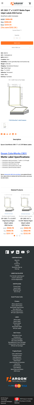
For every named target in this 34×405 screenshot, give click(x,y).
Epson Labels (17, 321)
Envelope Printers (17, 355)
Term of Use (17, 291)
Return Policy (17, 288)
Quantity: (17, 35)
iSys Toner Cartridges (17, 340)
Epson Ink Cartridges (17, 339)
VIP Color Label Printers (17, 312)
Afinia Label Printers (17, 304)
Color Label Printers (17, 353)
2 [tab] (17, 235)
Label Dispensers (17, 359)
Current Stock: (17, 30)
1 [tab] (14, 235)
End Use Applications (17, 279)
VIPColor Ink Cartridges (17, 345)
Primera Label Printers (17, 311)
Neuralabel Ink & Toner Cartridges (17, 342)
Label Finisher (17, 360)
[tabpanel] (8, 214)
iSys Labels (17, 325)
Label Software (17, 366)
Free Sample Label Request (17, 276)
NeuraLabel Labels (17, 326)
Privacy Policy (17, 286)
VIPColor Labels (17, 328)
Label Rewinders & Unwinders (17, 362)
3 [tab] (19, 235)
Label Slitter (17, 364)
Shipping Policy (17, 290)
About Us (17, 260)
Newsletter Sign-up (17, 267)
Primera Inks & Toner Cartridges (17, 344)
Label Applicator (17, 357)
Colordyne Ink (17, 337)
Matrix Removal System (17, 369)
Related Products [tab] (17, 190)
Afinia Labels (17, 319)
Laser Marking (17, 367)
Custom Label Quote (17, 277)
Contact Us (17, 263)
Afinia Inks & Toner (17, 335)
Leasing (17, 265)
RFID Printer (17, 371)
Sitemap (17, 269)
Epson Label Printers (17, 305)
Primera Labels (17, 323)
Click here (16, 402)
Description (17, 139)
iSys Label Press (17, 309)
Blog (17, 262)
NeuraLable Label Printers (17, 307)
